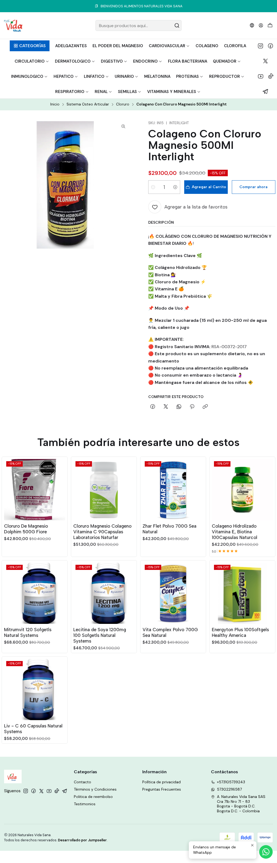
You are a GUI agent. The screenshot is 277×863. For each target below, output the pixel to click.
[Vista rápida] (60, 488)
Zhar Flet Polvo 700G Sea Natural (169, 528)
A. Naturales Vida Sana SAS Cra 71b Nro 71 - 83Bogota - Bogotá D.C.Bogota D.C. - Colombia (241, 803)
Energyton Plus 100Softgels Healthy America (240, 632)
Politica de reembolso (93, 796)
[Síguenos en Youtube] (261, 76)
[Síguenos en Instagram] (260, 46)
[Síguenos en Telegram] (266, 91)
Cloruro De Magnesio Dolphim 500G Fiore (26, 528)
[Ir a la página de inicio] (13, 25)
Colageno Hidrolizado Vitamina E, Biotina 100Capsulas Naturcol (234, 531)
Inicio (55, 104)
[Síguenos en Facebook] (270, 46)
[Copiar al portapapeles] (205, 407)
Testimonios (84, 803)
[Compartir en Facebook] (152, 407)
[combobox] (138, 25)
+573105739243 (231, 781)
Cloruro (122, 104)
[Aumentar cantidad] (175, 187)
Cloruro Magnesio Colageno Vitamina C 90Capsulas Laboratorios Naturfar (102, 531)
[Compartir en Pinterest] (192, 407)
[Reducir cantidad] (153, 187)
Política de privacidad (161, 781)
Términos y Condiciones (95, 789)
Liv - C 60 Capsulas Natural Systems (33, 728)
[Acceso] (261, 25)
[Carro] (270, 25)
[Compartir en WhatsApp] (178, 407)
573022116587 (229, 789)
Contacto (82, 781)
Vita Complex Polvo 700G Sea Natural (170, 632)
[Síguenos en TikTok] (271, 76)
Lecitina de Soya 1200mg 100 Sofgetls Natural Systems (99, 635)
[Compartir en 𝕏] (165, 407)
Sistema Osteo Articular (88, 104)
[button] (30, 45)
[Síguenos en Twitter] (265, 61)
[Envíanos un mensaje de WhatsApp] (266, 852)
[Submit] (177, 25)
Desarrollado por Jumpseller (82, 840)
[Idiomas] (252, 25)
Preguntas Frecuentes (161, 789)
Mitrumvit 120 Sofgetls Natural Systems (27, 632)
